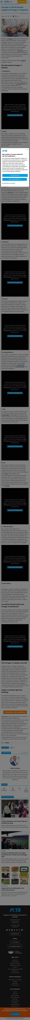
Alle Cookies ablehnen (14, 179)
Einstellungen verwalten (8, 183)
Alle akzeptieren (15, 175)
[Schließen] (27, 149)
